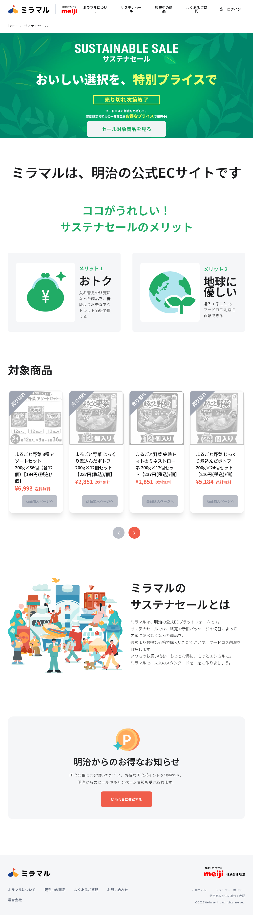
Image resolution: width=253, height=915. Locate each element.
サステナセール (131, 9)
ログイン (234, 9)
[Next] (134, 533)
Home (13, 26)
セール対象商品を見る (126, 128)
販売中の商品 (163, 9)
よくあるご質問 (196, 9)
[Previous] (119, 533)
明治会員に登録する (126, 799)
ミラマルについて (95, 9)
